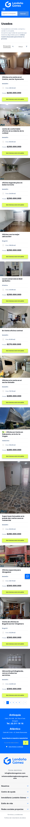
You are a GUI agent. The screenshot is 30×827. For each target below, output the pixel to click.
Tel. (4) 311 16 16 (15, 723)
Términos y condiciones (15, 815)
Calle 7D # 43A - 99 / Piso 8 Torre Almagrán (15, 720)
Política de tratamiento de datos (15, 818)
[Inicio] (14, 4)
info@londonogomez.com (15, 773)
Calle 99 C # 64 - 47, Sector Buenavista (15, 732)
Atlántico (15, 728)
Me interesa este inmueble (15, 99)
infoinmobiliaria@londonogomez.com (15, 777)
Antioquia (15, 715)
